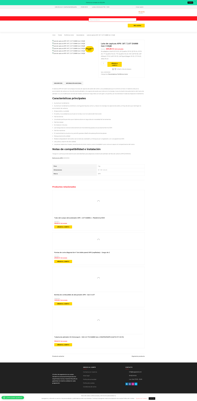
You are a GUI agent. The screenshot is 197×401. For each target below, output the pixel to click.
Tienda (60, 35)
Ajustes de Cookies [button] (141, 398)
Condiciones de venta (89, 387)
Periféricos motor (69, 35)
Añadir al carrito (114, 64)
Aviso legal (86, 375)
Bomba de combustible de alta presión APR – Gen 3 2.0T (74, 295)
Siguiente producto (138, 356)
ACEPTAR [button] (152, 398)
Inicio (53, 35)
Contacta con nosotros (90, 372)
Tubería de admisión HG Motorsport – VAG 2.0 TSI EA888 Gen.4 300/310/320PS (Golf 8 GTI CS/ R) (89, 337)
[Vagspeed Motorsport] (67, 12)
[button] (13, 397)
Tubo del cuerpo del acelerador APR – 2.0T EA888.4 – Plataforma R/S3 (79, 218)
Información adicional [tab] (73, 83)
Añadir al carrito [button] (63, 227)
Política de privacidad (89, 379)
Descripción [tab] (58, 83)
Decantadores (80, 35)
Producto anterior (58, 356)
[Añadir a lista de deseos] (142, 193)
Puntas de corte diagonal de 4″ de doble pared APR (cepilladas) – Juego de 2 (82, 252)
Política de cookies (88, 383)
